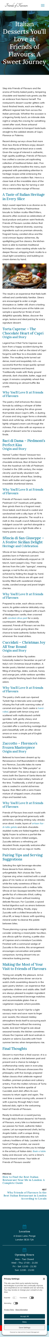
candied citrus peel (17, 618)
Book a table (39, 1151)
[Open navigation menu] (42, 5)
